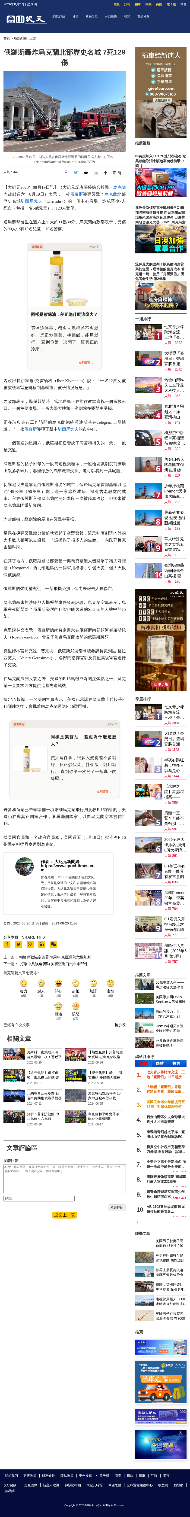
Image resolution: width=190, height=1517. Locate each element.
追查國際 (30, 1485)
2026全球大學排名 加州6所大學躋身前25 (175, 845)
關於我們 (11, 1475)
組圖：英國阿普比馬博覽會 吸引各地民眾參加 (170, 1289)
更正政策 (29, 1475)
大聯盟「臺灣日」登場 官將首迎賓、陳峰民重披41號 (175, 359)
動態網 (178, 1485)
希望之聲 (114, 1485)
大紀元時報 (94, 1485)
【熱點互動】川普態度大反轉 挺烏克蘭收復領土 (105, 1057)
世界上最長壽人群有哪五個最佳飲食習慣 (170, 1275)
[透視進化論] (161, 690)
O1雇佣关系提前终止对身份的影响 (174, 924)
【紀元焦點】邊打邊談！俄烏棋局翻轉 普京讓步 (43, 1077)
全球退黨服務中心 (140, 1485)
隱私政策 (66, 1475)
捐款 (149, 4)
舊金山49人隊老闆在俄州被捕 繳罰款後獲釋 (174, 465)
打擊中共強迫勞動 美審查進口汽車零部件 (54, 964)
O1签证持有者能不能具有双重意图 (174, 871)
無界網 (10, 1491)
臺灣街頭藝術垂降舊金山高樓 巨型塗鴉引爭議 (174, 571)
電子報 (171, 4)
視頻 (127, 16)
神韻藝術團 (73, 1485)
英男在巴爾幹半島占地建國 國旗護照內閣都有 (170, 1260)
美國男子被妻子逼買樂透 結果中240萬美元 (170, 1246)
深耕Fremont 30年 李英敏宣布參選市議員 (175, 898)
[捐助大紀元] (161, 1423)
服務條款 (48, 1475)
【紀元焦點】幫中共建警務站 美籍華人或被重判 (105, 1077)
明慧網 (163, 1485)
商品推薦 (143, 16)
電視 (117, 4)
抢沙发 (120, 1025)
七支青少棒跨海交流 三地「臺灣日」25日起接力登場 (174, 332)
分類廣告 (111, 16)
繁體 (183, 4)
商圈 (159, 4)
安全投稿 (85, 1475)
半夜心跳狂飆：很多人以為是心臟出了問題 (174, 765)
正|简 (117, 173)
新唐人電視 (51, 1485)
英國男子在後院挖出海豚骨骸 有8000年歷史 (170, 1318)
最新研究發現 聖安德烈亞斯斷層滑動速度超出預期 (174, 518)
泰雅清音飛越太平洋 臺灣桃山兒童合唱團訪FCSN (174, 412)
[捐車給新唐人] (161, 136)
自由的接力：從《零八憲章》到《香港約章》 (168, 1016)
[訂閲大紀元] (161, 1354)
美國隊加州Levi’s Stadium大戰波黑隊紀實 (171, 1002)
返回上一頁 (64, 1215)
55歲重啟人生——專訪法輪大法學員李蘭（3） (170, 987)
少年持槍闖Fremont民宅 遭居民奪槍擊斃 (175, 491)
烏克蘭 (119, 187)
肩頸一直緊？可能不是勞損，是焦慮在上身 (174, 818)
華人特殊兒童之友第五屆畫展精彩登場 (174, 544)
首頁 (6, 38)
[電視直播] (161, 1458)
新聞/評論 (58, 16)
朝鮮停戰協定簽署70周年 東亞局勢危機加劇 (55, 957)
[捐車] (161, 1402)
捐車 (138, 4)
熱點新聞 (20, 38)
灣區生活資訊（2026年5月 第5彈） (175, 950)
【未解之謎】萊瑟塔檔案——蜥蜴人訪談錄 (174, 792)
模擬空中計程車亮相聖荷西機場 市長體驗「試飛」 (174, 438)
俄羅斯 (76, 194)
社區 (76, 16)
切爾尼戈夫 (31, 201)
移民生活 (92, 16)
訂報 (127, 4)
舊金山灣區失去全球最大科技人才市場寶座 (174, 385)
